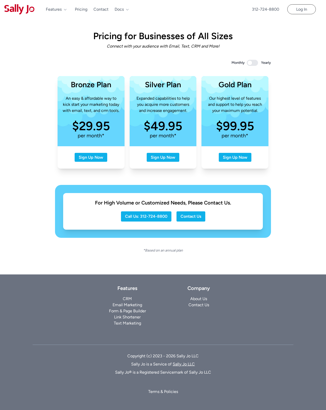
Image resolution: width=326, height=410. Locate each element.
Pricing (81, 9)
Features (54, 9)
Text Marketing (127, 323)
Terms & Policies (163, 391)
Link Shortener (127, 317)
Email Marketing (127, 304)
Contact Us (191, 216)
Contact (100, 9)
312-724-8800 (265, 9)
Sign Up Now (91, 157)
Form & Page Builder (127, 311)
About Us (198, 298)
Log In (301, 9)
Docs (120, 9)
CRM (127, 298)
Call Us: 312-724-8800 (146, 216)
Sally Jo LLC (184, 364)
